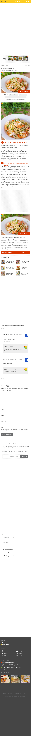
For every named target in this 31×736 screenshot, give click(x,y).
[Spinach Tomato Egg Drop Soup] (15, 58)
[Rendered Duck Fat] (15, 679)
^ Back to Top (16, 690)
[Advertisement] (16, 17)
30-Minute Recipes (14, 94)
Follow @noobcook (9, 556)
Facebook (6, 651)
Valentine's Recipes (11, 99)
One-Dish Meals (8, 97)
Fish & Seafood (23, 94)
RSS (5, 655)
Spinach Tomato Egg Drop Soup (10, 664)
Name (3, 409)
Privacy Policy (6, 644)
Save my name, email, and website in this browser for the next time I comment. (15, 430)
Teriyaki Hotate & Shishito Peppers (11, 667)
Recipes (24, 97)
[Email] (29, 1)
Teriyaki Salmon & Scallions (9, 669)
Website (3, 421)
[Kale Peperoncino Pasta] (10, 58)
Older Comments (4, 328)
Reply (20, 334)
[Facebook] (15, 1)
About (3, 642)
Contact (25, 693)
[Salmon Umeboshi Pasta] (20, 58)
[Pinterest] (22, 1)
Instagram (21, 651)
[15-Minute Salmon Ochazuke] (25, 58)
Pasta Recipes (17, 97)
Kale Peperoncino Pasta (8, 662)
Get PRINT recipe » (7, 252)
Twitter (6, 653)
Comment (3, 393)
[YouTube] (24, 1)
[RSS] (26, 1)
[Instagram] (20, 1)
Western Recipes (20, 99)
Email (3, 415)
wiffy (5, 346)
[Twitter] (17, 1)
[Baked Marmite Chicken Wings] (5, 679)
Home (4, 693)
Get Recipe (24, 91)
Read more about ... (16, 447)
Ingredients (18, 693)
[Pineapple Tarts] (25, 679)
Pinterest (21, 653)
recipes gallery (23, 446)
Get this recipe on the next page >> (15, 142)
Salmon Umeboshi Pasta (8, 665)
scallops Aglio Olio (6, 160)
